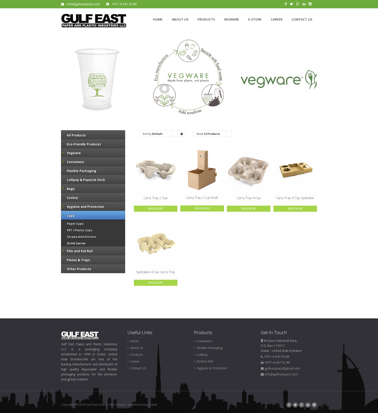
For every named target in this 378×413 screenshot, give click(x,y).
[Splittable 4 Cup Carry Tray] (155, 244)
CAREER (276, 19)
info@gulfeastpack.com (82, 4)
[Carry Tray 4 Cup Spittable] (295, 170)
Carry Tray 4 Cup (249, 198)
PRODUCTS (206, 19)
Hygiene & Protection (211, 368)
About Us (136, 348)
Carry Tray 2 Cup (156, 198)
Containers (204, 341)
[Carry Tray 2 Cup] (155, 170)
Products (136, 354)
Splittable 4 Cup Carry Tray (155, 272)
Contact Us (137, 368)
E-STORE (255, 19)
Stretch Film (205, 361)
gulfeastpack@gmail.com (282, 368)
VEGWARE (231, 19)
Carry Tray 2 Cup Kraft (202, 197)
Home (134, 341)
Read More (155, 208)
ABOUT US (180, 19)
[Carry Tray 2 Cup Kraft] (202, 170)
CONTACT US (302, 19)
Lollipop (202, 354)
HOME (158, 19)
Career (134, 361)
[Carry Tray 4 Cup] (248, 170)
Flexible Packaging (209, 348)
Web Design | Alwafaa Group (128, 404)
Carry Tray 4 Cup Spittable (295, 198)
